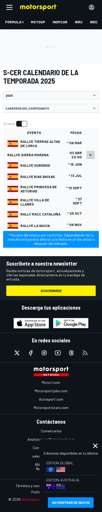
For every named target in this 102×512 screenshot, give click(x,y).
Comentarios (51, 431)
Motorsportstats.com (51, 407)
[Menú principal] (9, 7)
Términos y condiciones (34, 485)
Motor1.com (51, 382)
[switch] (15, 123)
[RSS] (85, 353)
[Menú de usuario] (91, 7)
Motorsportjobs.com (51, 391)
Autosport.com (51, 399)
